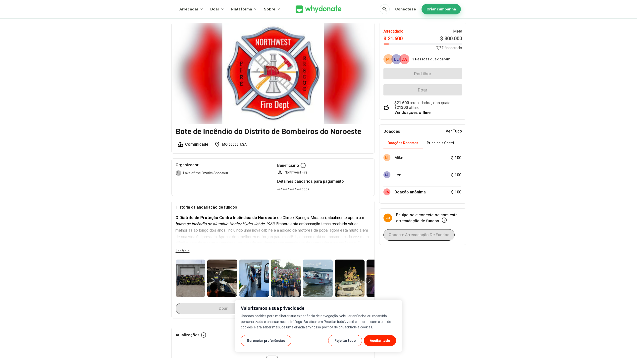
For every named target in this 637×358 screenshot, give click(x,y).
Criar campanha (441, 9)
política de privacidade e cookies (347, 327)
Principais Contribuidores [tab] (444, 143)
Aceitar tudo (380, 341)
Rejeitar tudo (345, 341)
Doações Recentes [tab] (403, 143)
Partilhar (422, 73)
